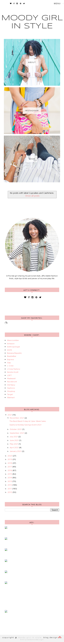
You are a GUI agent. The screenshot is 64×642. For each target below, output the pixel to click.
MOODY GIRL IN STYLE (30, 637)
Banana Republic (14, 353)
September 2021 (17, 433)
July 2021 (14, 436)
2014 (10, 477)
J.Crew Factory (13, 369)
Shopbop (11, 391)
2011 (10, 488)
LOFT (9, 375)
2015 (10, 474)
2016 (10, 470)
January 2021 (16, 451)
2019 (10, 459)
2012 (10, 485)
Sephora (11, 388)
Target (10, 394)
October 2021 (16, 429)
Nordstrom (12, 381)
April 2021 (14, 447)
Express (10, 359)
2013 (10, 481)
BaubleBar (11, 356)
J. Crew (10, 365)
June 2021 (14, 440)
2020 (10, 456)
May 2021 (14, 444)
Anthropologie (13, 346)
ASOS (9, 350)
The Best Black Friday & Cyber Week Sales (27, 421)
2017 (10, 466)
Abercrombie (13, 340)
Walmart (11, 397)
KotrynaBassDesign (32, 639)
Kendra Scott (12, 372)
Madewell (11, 378)
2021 (10, 415)
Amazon (10, 343)
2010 (10, 492)
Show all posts (32, 195)
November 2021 (17, 418)
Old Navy (11, 385)
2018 (10, 463)
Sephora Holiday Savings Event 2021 (25, 425)
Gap (9, 362)
